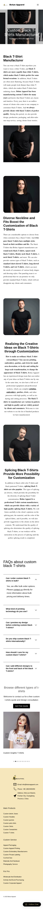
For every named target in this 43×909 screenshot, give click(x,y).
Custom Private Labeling (11, 855)
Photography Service (10, 864)
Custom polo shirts (9, 823)
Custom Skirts (8, 826)
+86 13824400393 (29, 789)
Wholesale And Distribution (12, 877)
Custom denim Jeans (10, 814)
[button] (32, 904)
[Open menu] (38, 4)
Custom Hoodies (9, 817)
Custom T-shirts (8, 833)
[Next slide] (36, 735)
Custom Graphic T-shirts (13, 753)
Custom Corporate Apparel (12, 883)
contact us (18, 589)
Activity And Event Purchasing (13, 880)
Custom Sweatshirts (10, 829)
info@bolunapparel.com (30, 784)
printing (32, 388)
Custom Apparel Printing (11, 848)
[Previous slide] (7, 735)
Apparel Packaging (9, 845)
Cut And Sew (7, 858)
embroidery (11, 392)
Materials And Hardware (11, 861)
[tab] (14, 761)
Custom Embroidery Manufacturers (15, 851)
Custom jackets (8, 820)
